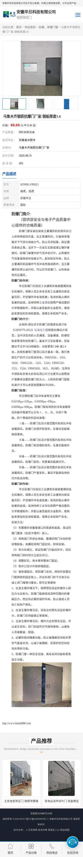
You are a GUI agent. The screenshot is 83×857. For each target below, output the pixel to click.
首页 (19, 27)
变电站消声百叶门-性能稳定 (62, 801)
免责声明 (42, 830)
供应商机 (30, 27)
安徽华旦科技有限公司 (60, 819)
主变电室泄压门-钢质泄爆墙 (21, 801)
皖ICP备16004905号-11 (37, 819)
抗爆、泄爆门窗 (48, 27)
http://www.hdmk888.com (16, 723)
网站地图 (64, 830)
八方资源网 (31, 830)
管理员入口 (53, 830)
